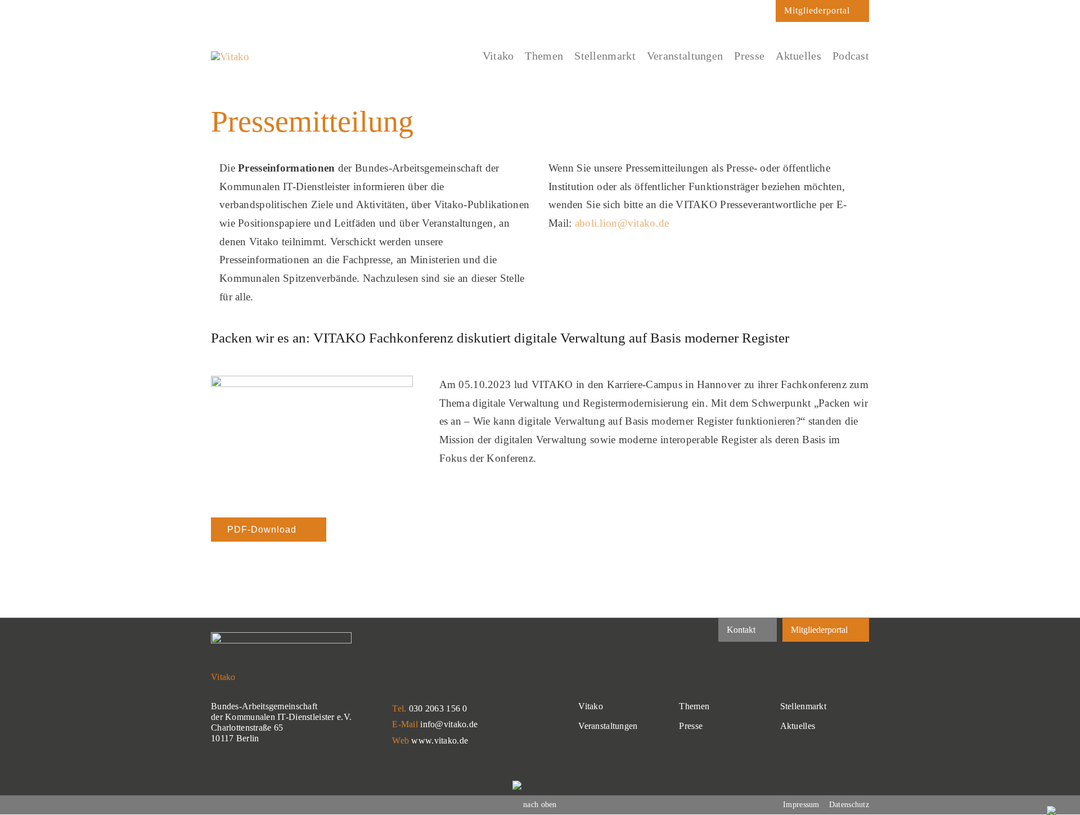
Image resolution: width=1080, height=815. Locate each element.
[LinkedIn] (215, 11)
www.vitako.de (439, 740)
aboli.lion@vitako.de (622, 223)
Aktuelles (798, 726)
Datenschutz (849, 804)
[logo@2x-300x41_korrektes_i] (230, 56)
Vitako (590, 706)
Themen (694, 706)
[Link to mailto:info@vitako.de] (762, 14)
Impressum (801, 804)
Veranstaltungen (607, 726)
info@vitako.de (449, 724)
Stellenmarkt (803, 706)
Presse (691, 726)
